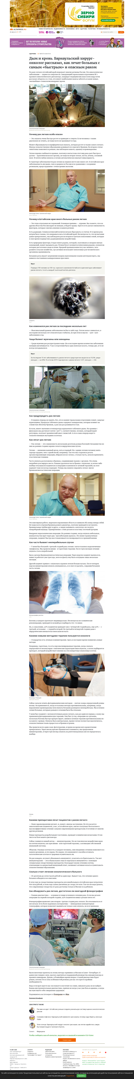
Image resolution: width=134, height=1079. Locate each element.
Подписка (30, 1051)
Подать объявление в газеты (71, 1058)
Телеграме (58, 994)
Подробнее (70, 1076)
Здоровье (83, 29)
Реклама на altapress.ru (70, 1051)
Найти (121, 32)
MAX (74, 1067)
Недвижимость (59, 29)
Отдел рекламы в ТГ (68, 1053)
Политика (92, 29)
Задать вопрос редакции (89, 1055)
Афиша (65, 1060)
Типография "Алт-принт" (35, 1055)
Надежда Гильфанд (36, 998)
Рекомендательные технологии (69, 1056)
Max (67, 994)
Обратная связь (50, 1051)
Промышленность (103, 29)
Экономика (70, 29)
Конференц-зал (32, 1053)
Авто (77, 29)
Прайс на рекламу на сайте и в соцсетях (94, 1057)
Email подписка (67, 1062)
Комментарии (67, 1040)
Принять (81, 1076)
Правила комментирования (53, 1057)
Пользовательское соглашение (50, 1054)
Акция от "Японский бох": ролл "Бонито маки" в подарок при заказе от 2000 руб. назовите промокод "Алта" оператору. (94, 1062)
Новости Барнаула (46, 29)
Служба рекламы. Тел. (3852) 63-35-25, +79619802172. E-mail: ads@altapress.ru (71, 1065)
